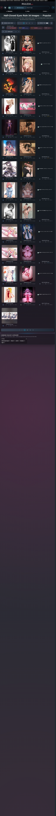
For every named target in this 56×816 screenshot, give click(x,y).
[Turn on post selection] (3, 27)
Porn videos (3, 0)
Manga (22, 0)
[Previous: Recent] (3, 31)
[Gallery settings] (51, 23)
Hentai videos (10, 0)
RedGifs (42, 0)
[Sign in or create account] (53, 7)
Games (34, 0)
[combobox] (38, 8)
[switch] (43, 23)
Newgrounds (17, 0)
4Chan (30, 0)
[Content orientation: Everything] (5, 7)
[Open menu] (1, 7)
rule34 (27, 4)
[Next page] (32, 23)
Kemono (27, 0)
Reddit (46, 0)
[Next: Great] (19, 31)
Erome (37, 0)
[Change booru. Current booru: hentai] (9, 7)
